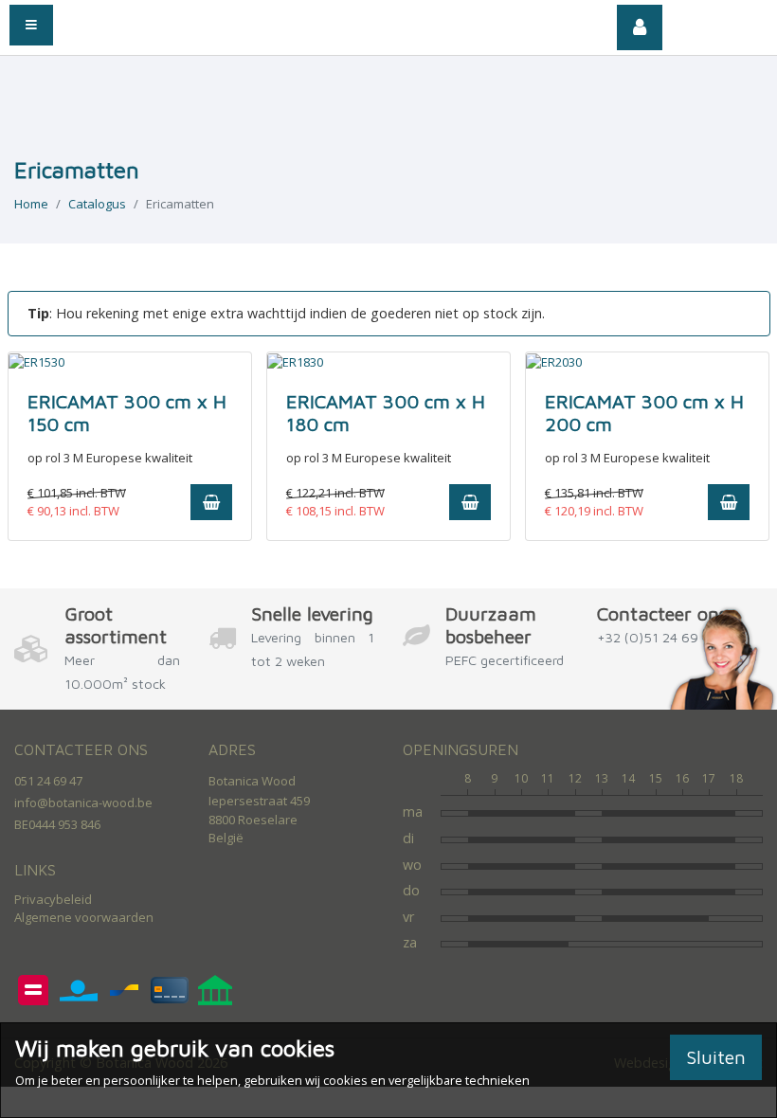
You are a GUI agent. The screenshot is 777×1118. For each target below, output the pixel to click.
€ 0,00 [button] (727, 23)
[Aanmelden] (639, 27)
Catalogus (97, 203)
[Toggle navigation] (31, 25)
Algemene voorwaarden (84, 917)
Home (31, 203)
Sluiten (716, 1057)
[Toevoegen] (211, 502)
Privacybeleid (53, 899)
